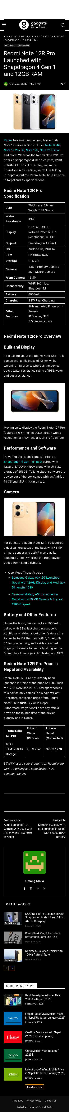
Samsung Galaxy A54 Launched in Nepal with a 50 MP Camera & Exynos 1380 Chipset (37, 599)
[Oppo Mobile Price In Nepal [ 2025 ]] (13, 1055)
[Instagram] (31, 887)
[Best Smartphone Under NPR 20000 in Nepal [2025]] (13, 1000)
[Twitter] (28, 803)
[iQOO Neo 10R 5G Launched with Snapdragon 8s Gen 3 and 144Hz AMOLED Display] (13, 918)
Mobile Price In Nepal (20, 985)
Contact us (50, 1100)
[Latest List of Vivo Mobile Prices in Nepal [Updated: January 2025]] (13, 1018)
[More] (55, 803)
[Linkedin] (37, 887)
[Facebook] (20, 803)
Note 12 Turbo (49, 150)
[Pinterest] (37, 803)
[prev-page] (6, 968)
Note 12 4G (52, 145)
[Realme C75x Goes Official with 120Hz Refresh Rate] (13, 955)
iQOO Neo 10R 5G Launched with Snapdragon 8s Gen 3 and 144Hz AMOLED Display (45, 917)
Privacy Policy (34, 1100)
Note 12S (32, 150)
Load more (33, 1087)
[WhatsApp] (46, 803)
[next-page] (12, 968)
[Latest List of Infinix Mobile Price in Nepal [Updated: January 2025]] (13, 1074)
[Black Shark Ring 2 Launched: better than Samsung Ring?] (13, 938)
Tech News (19, 36)
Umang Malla (19, 84)
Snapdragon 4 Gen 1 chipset (23, 461)
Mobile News (23, 45)
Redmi (8, 140)
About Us (18, 1100)
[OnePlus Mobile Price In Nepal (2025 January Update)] (13, 1037)
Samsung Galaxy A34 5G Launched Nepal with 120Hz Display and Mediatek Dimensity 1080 (38, 582)
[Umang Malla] (6, 84)
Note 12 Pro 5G (14, 150)
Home (7, 36)
